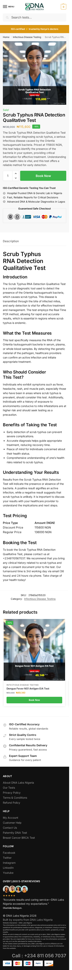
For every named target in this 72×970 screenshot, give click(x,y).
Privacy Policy (12, 792)
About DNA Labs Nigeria (18, 782)
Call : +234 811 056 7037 (39, 955)
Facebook (9, 852)
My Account (10, 817)
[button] (63, 6)
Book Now (43, 176)
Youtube (8, 872)
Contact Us (10, 827)
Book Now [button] (34, 700)
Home (6, 37)
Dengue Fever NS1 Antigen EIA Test (28, 688)
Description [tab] (11, 241)
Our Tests (9, 787)
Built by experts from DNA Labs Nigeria (28, 919)
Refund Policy (11, 802)
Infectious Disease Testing (27, 37)
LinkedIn (8, 867)
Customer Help (12, 822)
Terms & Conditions (15, 797)
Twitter (7, 857)
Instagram (9, 862)
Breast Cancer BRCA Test (19, 837)
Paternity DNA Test (15, 832)
